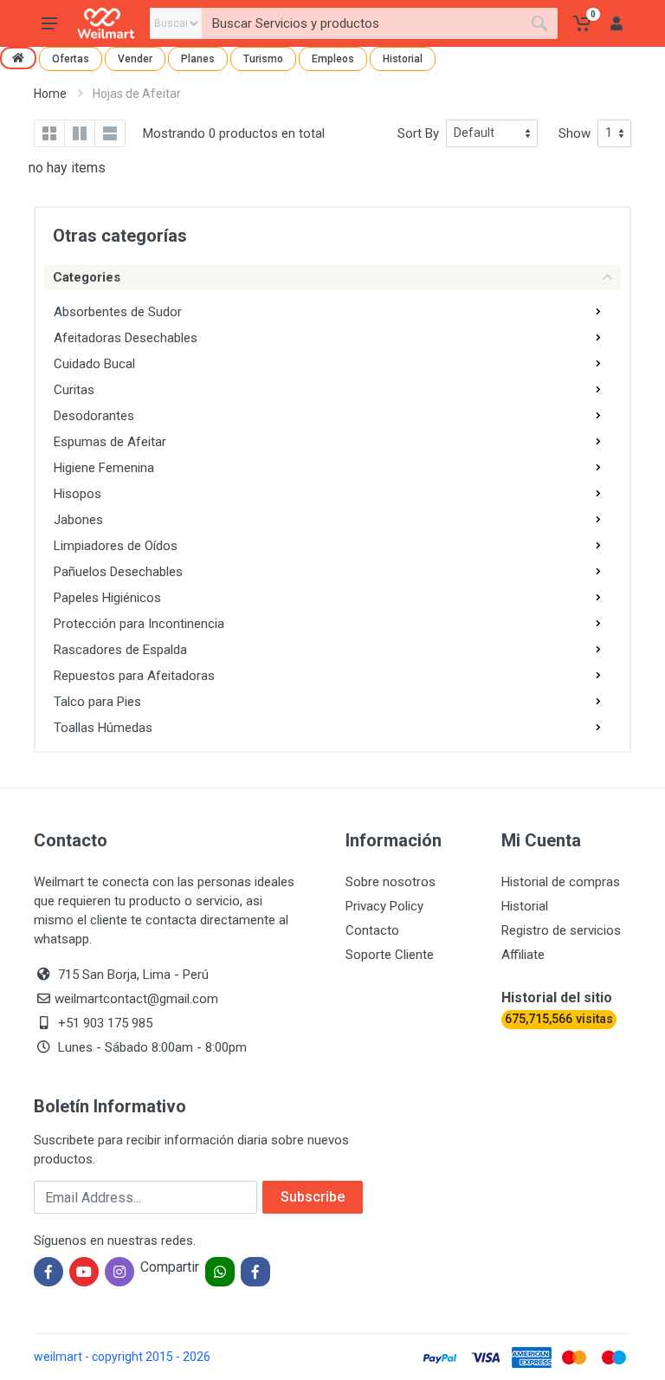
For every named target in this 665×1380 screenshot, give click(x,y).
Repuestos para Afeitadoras (134, 676)
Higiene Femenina (104, 468)
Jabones (78, 520)
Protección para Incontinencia (139, 624)
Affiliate (523, 954)
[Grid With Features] (79, 133)
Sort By (418, 133)
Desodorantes (94, 416)
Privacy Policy (384, 906)
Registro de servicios (561, 930)
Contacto (372, 930)
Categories (86, 277)
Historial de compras (560, 882)
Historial (403, 59)
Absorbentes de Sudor (118, 312)
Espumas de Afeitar (110, 442)
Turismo (263, 59)
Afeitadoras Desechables (125, 338)
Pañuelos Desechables (118, 572)
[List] (110, 133)
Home (50, 93)
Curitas (74, 390)
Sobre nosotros (390, 882)
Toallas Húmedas (103, 727)
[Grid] (49, 133)
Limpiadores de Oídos (116, 546)
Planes (198, 59)
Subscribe (313, 1197)
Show (574, 133)
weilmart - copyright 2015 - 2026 (122, 1357)
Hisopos (77, 494)
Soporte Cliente (389, 954)
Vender (135, 59)
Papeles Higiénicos (107, 598)
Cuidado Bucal (94, 364)
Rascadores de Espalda (120, 650)
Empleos (333, 59)
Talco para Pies (97, 701)
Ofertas (70, 59)
